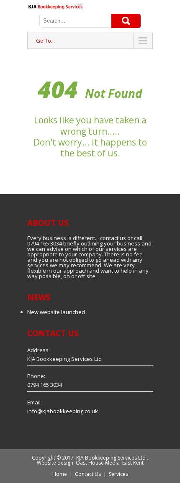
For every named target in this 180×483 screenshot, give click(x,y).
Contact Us (88, 474)
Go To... (45, 40)
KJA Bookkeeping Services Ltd (111, 457)
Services (118, 474)
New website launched (56, 312)
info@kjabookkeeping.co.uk (62, 411)
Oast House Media (98, 462)
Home (59, 474)
